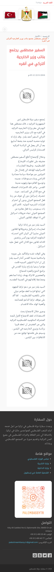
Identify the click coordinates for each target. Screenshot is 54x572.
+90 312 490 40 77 (37, 538)
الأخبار (37, 36)
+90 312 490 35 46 (38, 534)
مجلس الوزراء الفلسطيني (38, 459)
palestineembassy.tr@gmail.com (23, 542)
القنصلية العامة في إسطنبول (36, 473)
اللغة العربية (47, 2)
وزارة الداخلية (43, 468)
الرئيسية (46, 36)
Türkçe (39, 2)
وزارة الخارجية (43, 463)
